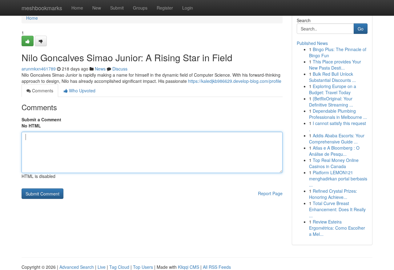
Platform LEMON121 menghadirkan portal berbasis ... (338, 178)
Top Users (143, 267)
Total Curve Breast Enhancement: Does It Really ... (337, 209)
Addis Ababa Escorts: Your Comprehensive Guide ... (336, 138)
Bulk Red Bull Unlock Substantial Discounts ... (332, 77)
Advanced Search (76, 267)
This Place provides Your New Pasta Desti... (335, 64)
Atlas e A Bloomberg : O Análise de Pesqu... (334, 151)
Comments (42, 90)
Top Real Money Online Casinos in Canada (334, 163)
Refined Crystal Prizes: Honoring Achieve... (333, 194)
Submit (117, 8)
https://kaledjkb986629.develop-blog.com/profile (234, 81)
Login (187, 8)
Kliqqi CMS (188, 267)
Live (102, 267)
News (100, 69)
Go (361, 29)
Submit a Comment (41, 119)
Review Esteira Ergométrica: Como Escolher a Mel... (337, 228)
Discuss (119, 69)
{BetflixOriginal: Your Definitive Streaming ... (331, 101)
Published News (312, 43)
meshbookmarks (42, 8)
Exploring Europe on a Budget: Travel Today (332, 89)
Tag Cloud (119, 267)
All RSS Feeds (217, 267)
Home (77, 8)
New (96, 8)
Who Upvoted (81, 90)
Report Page (270, 193)
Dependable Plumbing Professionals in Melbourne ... (338, 114)
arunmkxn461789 (39, 69)
